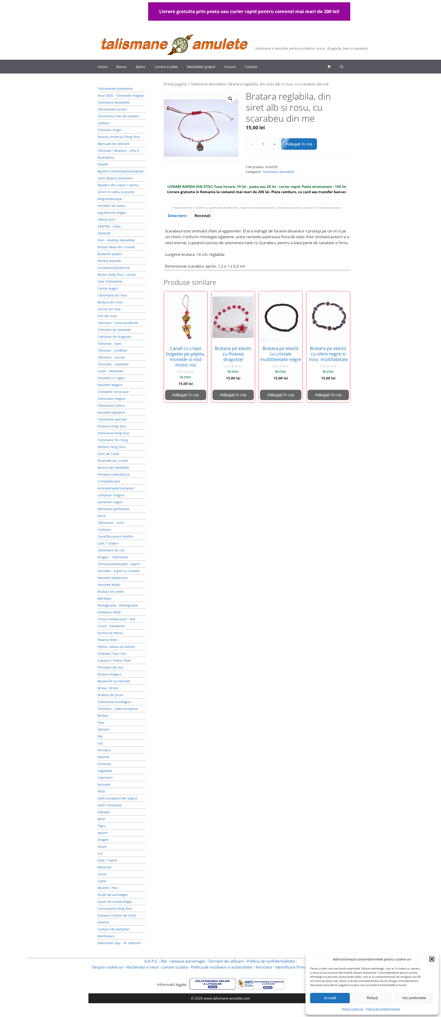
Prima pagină (175, 84)
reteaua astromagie (187, 961)
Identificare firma (290, 967)
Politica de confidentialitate (271, 961)
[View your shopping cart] (329, 66)
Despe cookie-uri (352, 1009)
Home (102, 66)
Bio (164, 961)
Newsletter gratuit (201, 66)
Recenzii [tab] (202, 215)
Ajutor (140, 66)
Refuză (372, 998)
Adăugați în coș (299, 144)
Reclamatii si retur (143, 967)
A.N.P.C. (151, 961)
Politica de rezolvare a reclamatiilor (222, 967)
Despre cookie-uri (108, 967)
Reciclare (264, 967)
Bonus (121, 66)
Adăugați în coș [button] (185, 395)
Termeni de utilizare (226, 961)
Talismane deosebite (208, 84)
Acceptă (330, 998)
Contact (251, 66)
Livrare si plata (166, 66)
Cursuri (230, 66)
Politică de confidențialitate (383, 1009)
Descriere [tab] (177, 215)
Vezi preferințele (414, 998)
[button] (432, 959)
